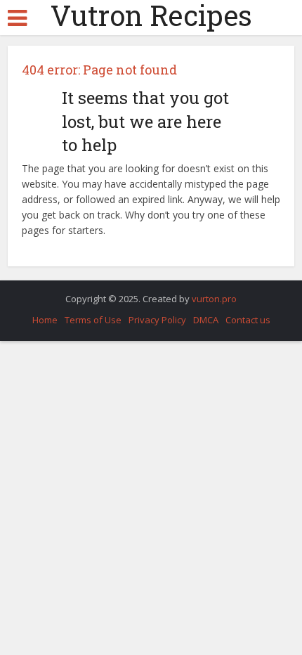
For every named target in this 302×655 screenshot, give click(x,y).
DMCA (205, 319)
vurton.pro (214, 298)
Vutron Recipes (151, 15)
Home (45, 319)
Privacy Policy (157, 319)
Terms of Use (93, 319)
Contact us (247, 319)
